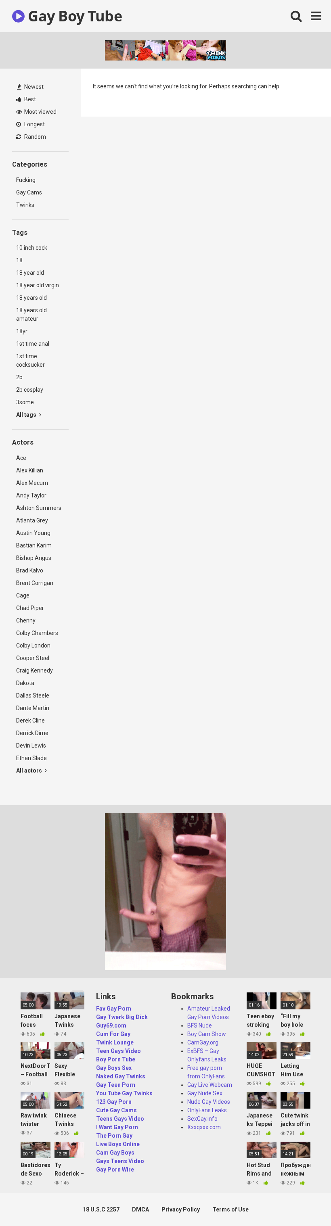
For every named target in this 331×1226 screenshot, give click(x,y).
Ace (21, 458)
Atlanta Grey (32, 520)
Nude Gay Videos (208, 1102)
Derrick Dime (32, 733)
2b (19, 377)
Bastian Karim (34, 545)
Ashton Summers (38, 508)
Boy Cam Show (206, 1034)
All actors (29, 770)
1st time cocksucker (30, 360)
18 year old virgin (37, 285)
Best (29, 99)
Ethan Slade (31, 758)
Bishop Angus (33, 558)
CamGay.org (202, 1042)
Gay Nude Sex (204, 1093)
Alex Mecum (32, 483)
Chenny (26, 620)
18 (19, 260)
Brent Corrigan (34, 583)
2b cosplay (29, 389)
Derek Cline (30, 720)
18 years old (31, 297)
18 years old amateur (31, 314)
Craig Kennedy (34, 670)
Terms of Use (230, 1209)
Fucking (26, 180)
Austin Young (33, 533)
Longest (34, 124)
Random (34, 137)
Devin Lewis (31, 745)
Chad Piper (30, 608)
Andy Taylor (31, 495)
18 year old (30, 272)
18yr (21, 331)
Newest (33, 87)
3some (25, 402)
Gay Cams (29, 192)
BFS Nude (199, 1025)
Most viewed (40, 112)
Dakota (25, 683)
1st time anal (32, 343)
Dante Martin (32, 708)
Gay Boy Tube (73, 16)
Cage (22, 595)
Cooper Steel (32, 658)
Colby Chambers (37, 633)
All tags (27, 414)
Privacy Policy (180, 1209)
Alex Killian (29, 470)
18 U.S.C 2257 (101, 1209)
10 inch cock (31, 247)
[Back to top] (304, 1201)
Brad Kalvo (29, 570)
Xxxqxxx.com (204, 1127)
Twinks (25, 205)
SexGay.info (202, 1118)
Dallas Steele (32, 695)
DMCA (140, 1209)
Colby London (33, 645)
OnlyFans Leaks (207, 1110)
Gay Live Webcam (209, 1085)
